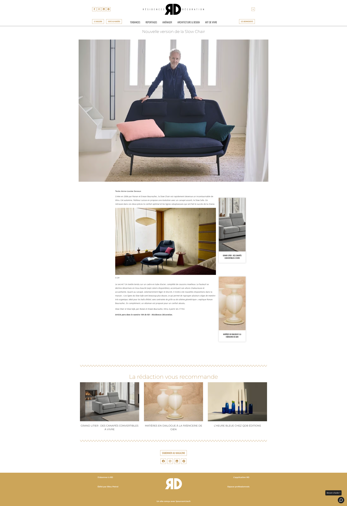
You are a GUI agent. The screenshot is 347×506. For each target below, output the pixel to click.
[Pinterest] (108, 9)
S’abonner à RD (105, 477)
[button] (253, 9)
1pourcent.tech (183, 501)
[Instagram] (99, 9)
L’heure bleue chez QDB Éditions (237, 425)
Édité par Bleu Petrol (108, 486)
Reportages (151, 22)
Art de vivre (211, 22)
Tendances (135, 22)
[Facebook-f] (94, 9)
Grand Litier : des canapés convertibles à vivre (232, 256)
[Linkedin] (104, 9)
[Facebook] (163, 461)
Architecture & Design (188, 22)
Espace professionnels (238, 486)
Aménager (167, 22)
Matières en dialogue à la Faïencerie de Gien (232, 335)
